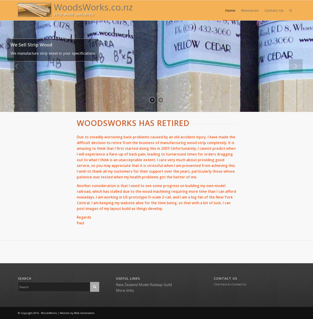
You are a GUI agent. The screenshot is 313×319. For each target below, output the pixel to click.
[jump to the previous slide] (17, 66)
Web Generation (84, 313)
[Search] (290, 10)
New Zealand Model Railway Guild (144, 284)
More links (125, 290)
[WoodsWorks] (35, 10)
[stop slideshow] (161, 100)
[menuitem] (230, 10)
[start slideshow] (152, 100)
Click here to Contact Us (230, 284)
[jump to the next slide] (296, 66)
